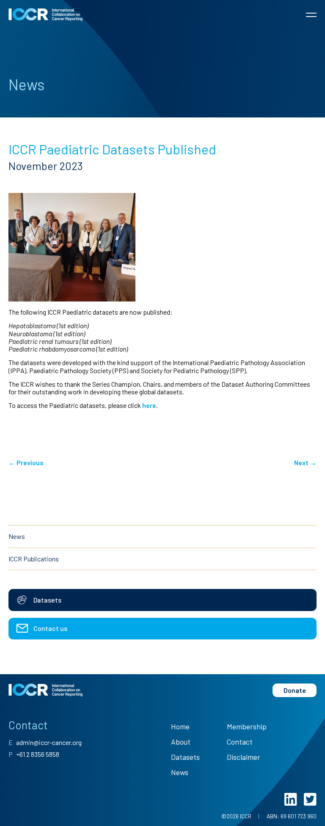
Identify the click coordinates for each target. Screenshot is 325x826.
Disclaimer (243, 757)
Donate (295, 690)
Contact (240, 741)
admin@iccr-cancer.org (45, 742)
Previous (26, 462)
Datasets (185, 757)
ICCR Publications (33, 559)
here (149, 405)
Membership (247, 726)
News (16, 536)
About (180, 741)
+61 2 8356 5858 (33, 754)
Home (180, 726)
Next (305, 462)
